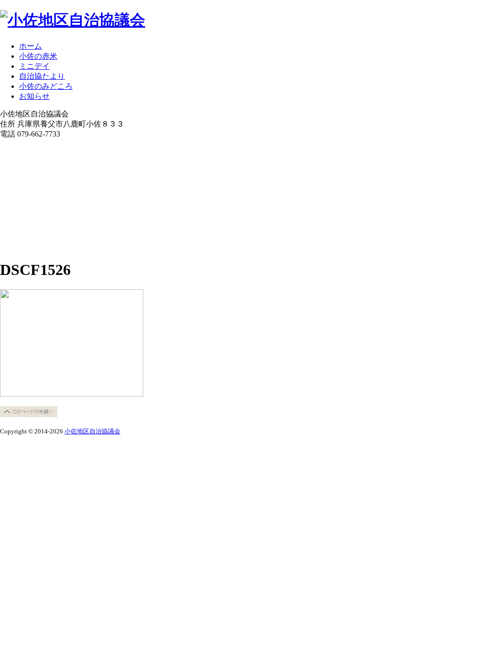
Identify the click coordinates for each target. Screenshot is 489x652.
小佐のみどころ (46, 86)
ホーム (30, 46)
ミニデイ (34, 66)
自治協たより (42, 76)
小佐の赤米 (38, 56)
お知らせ (34, 96)
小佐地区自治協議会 (92, 431)
